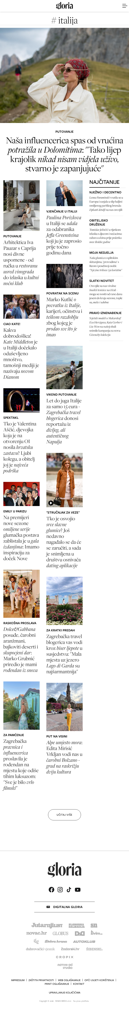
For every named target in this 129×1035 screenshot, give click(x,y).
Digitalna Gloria (67, 907)
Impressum (18, 980)
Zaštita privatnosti (41, 980)
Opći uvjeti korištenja (99, 980)
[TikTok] (69, 889)
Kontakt (78, 984)
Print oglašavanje (57, 984)
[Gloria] (64, 6)
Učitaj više (64, 815)
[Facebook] (51, 889)
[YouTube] (77, 890)
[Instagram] (60, 889)
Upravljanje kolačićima (64, 992)
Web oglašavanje (69, 980)
